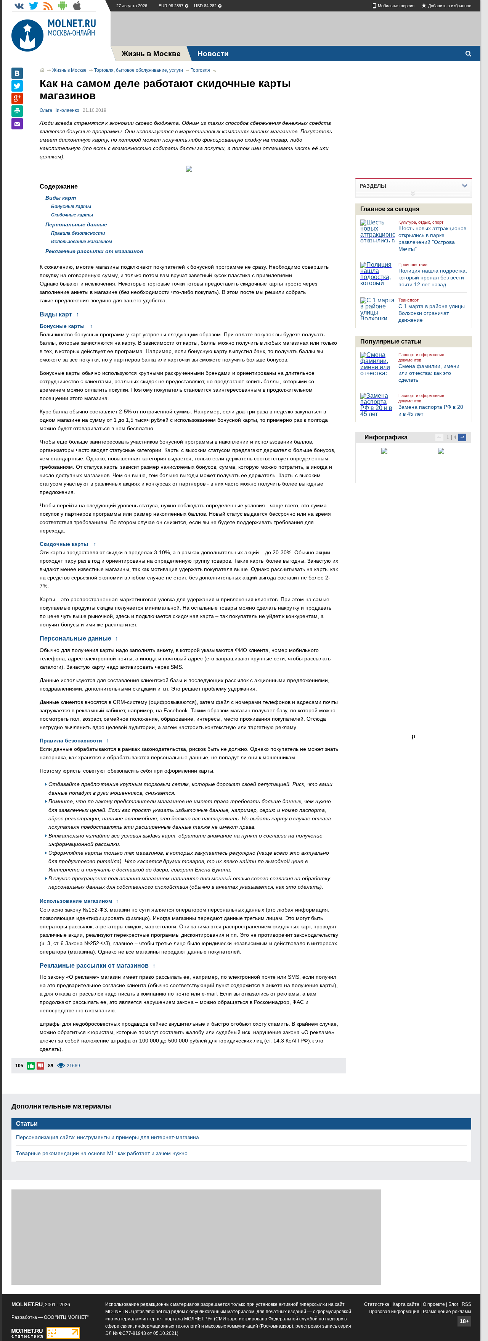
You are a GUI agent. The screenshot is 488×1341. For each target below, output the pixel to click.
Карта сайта (406, 1304)
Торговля (200, 70)
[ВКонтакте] (17, 73)
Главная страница (42, 70)
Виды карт (60, 198)
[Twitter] (17, 86)
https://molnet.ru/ (152, 1311)
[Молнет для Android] (62, 5)
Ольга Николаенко (59, 110)
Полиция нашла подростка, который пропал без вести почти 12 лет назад (432, 277)
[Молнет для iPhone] (77, 5)
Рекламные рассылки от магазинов (94, 251)
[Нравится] (31, 1066)
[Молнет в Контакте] (19, 5)
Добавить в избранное (449, 5)
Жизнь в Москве (69, 70)
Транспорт (408, 300)
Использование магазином (81, 241)
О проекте (434, 1304)
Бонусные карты (71, 206)
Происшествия (412, 264)
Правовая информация (394, 1311)
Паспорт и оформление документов (421, 357)
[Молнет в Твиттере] (33, 5)
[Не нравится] (40, 1066)
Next (462, 437)
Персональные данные (76, 224)
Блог (453, 1304)
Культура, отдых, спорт (420, 222)
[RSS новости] (48, 5)
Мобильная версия (396, 5)
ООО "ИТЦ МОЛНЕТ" (66, 1317)
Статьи (27, 1123)
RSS (466, 1304)
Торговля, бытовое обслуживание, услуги (138, 70)
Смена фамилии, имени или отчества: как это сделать (428, 373)
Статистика (376, 1304)
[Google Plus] (17, 98)
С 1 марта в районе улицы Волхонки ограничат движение (431, 313)
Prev (439, 437)
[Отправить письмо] (17, 123)
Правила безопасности (78, 233)
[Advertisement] (295, 28)
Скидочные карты (72, 215)
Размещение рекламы (447, 1311)
